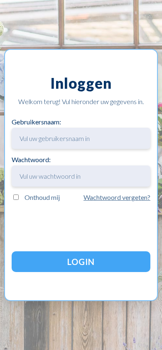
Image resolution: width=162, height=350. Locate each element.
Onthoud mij (42, 197)
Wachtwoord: (31, 159)
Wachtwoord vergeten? (116, 197)
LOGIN (81, 262)
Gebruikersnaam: (36, 122)
